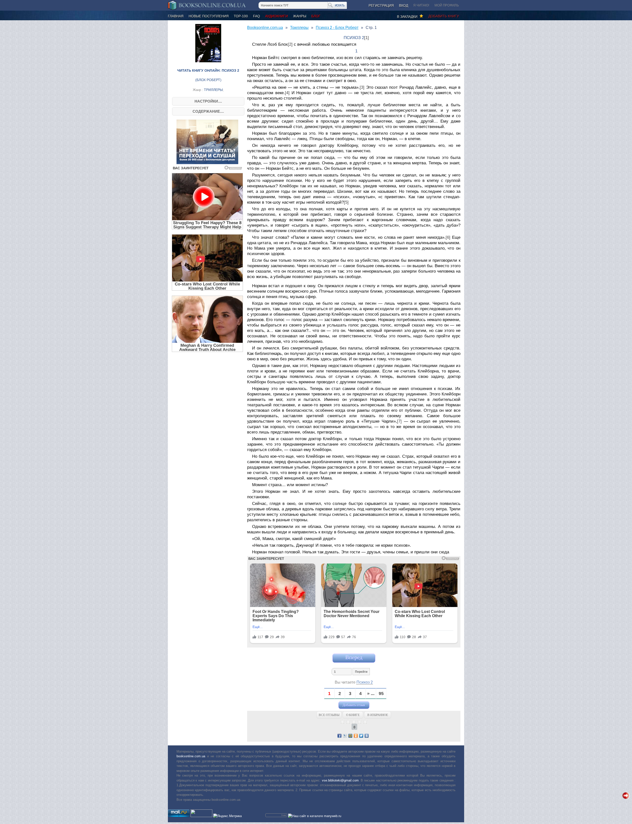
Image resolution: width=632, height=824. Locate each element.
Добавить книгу (443, 16)
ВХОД (403, 5)
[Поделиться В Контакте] (367, 736)
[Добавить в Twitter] (361, 736)
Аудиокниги (276, 16)
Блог (315, 16)
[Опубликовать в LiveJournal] (345, 736)
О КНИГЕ (353, 715)
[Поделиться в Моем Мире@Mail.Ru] (350, 736)
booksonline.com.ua (191, 756)
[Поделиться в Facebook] (339, 736)
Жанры (299, 16)
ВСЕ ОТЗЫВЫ (329, 715)
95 (381, 693)
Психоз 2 (364, 682)
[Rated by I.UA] (201, 816)
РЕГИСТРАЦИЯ (381, 5)
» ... (371, 693)
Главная (175, 16)
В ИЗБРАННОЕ (377, 715)
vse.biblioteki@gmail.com (340, 780)
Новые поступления (209, 16)
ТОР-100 (241, 16)
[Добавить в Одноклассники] (356, 736)
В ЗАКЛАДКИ (408, 17)
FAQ (256, 16)
